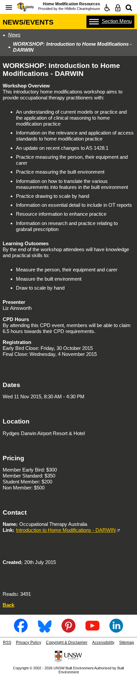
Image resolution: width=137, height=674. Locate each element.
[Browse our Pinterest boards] (68, 630)
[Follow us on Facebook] (21, 630)
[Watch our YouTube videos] (92, 630)
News (14, 34)
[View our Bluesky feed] (45, 630)
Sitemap (126, 642)
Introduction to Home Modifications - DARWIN (66, 530)
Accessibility (103, 642)
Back (8, 605)
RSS (7, 642)
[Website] (128, 7)
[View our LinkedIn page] (116, 630)
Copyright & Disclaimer (66, 642)
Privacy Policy (28, 642)
